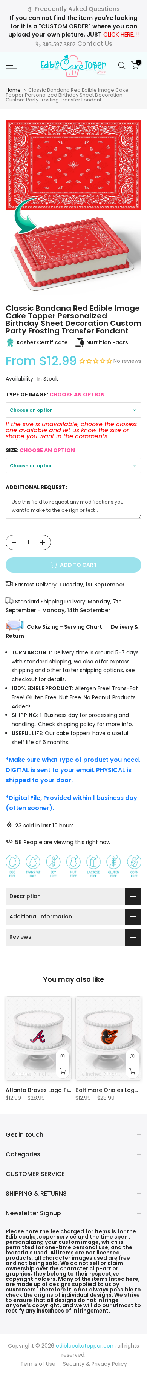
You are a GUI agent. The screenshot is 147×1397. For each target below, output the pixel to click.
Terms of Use (37, 1364)
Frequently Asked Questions (76, 9)
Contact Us (76, 43)
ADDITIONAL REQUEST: (36, 487)
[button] (96, 361)
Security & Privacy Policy (95, 1364)
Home (13, 90)
